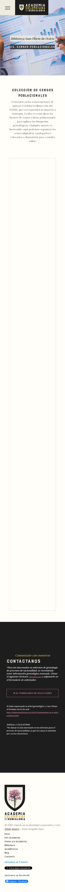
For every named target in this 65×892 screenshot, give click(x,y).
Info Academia (12, 837)
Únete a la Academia (16, 841)
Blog (7, 852)
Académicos (11, 849)
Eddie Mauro (12, 828)
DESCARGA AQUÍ (35, 677)
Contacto (10, 856)
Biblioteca (10, 845)
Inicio (7, 833)
